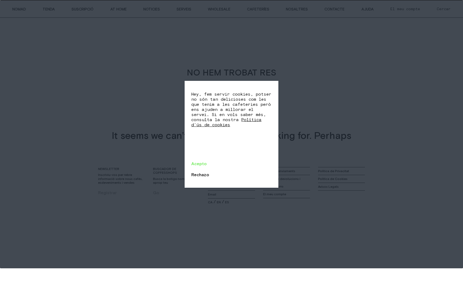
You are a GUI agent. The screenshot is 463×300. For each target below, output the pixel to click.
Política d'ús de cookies (226, 122)
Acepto (199, 163)
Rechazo (200, 174)
